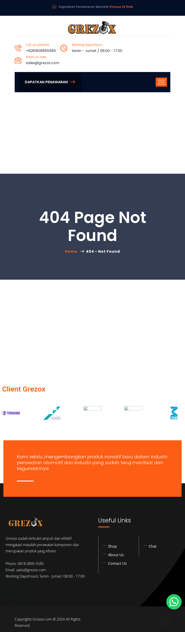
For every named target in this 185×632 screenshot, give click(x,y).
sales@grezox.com (42, 62)
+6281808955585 (41, 50)
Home (72, 251)
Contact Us (117, 563)
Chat (153, 546)
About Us (116, 554)
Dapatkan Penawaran (46, 82)
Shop (112, 546)
